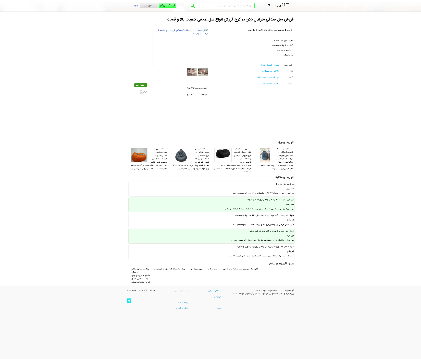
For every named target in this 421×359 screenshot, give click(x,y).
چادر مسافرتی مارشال (139, 279)
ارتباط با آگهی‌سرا (181, 308)
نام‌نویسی (148, 6)
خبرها (219, 308)
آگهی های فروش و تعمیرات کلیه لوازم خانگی (240, 269)
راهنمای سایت (182, 302)
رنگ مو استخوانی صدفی (141, 282)
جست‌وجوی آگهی (181, 291)
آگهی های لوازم (197, 269)
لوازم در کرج (213, 269)
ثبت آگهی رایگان (167, 6)
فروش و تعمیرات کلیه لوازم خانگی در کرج (170, 269)
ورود (136, 6)
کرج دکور (134, 272)
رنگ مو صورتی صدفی (140, 269)
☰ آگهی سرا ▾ (278, 5)
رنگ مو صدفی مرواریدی (140, 275)
